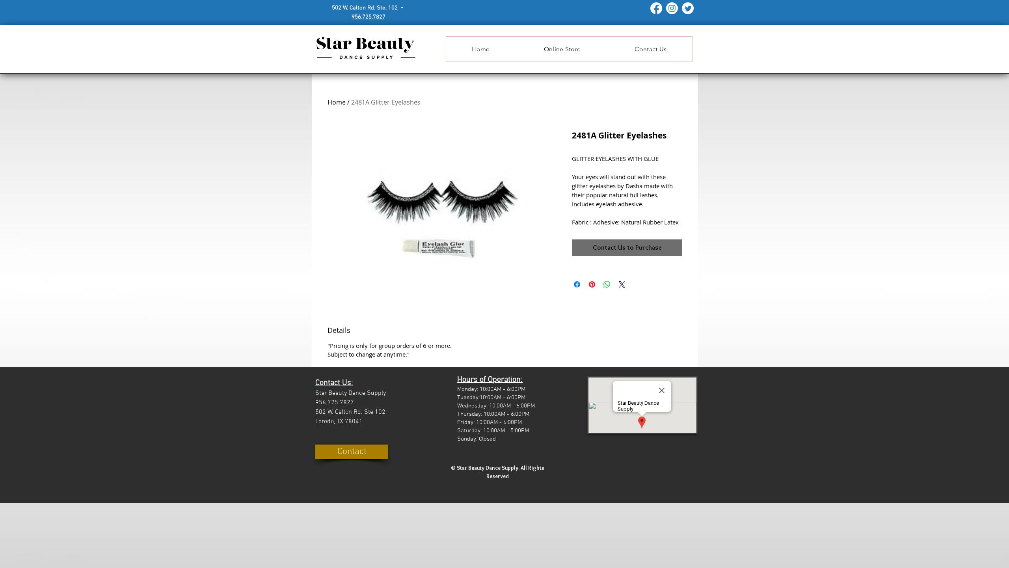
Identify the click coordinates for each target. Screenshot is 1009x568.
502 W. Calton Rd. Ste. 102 (365, 7)
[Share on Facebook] (577, 284)
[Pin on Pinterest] (592, 284)
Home (337, 102)
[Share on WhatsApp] (607, 284)
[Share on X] (622, 284)
